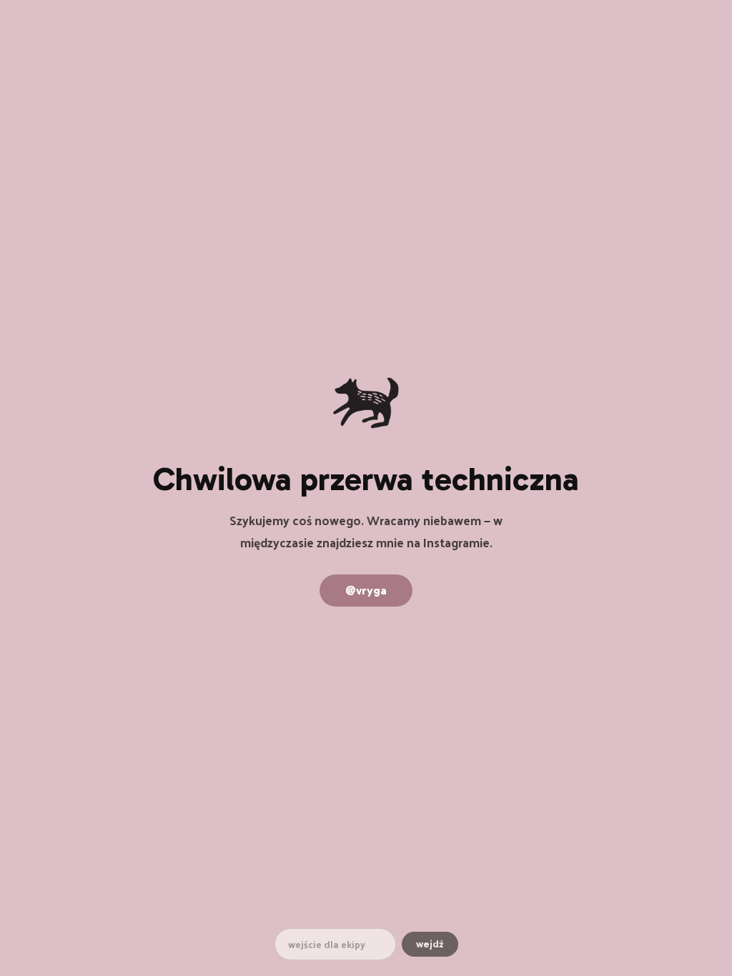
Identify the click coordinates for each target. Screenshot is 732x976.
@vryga (366, 590)
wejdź (430, 944)
